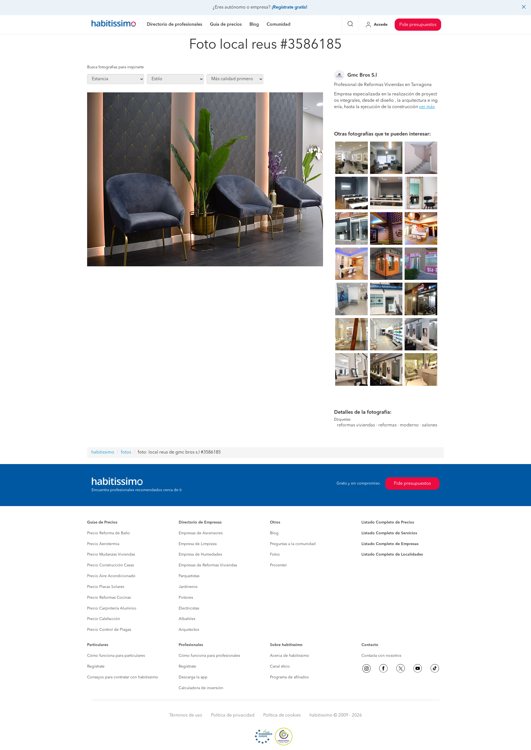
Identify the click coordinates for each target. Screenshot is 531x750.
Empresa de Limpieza (198, 544)
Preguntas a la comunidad (293, 544)
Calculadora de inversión (201, 688)
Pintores (186, 598)
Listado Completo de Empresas (389, 544)
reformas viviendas (356, 425)
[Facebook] (383, 668)
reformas (387, 425)
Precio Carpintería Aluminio (111, 608)
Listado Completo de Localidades (392, 554)
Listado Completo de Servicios (389, 533)
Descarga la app (193, 677)
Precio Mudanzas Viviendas (111, 554)
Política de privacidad (232, 715)
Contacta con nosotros (381, 656)
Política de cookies (282, 715)
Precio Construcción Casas (110, 565)
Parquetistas (189, 576)
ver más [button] (427, 107)
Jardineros (188, 587)
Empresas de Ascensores (201, 533)
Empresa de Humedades (200, 554)
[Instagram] (366, 668)
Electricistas (189, 608)
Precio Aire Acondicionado (111, 576)
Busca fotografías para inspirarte (115, 67)
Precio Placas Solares (105, 587)
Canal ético (280, 666)
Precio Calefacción (103, 619)
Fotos (275, 554)
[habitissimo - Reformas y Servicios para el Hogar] (114, 24)
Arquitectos (189, 630)
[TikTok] (435, 668)
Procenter (278, 565)
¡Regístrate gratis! (289, 7)
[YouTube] (418, 668)
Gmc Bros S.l (362, 75)
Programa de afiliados (289, 677)
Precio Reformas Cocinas (109, 598)
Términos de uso (185, 715)
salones (429, 425)
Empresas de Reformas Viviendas (208, 565)
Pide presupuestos (417, 25)
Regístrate (96, 666)
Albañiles (187, 619)
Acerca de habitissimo (289, 656)
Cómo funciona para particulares (116, 656)
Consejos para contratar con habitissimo (122, 677)
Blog (274, 533)
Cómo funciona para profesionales (209, 656)
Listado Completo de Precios (387, 522)
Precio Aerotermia (103, 544)
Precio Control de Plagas (109, 630)
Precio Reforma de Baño (108, 533)
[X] (400, 668)
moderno (409, 425)
